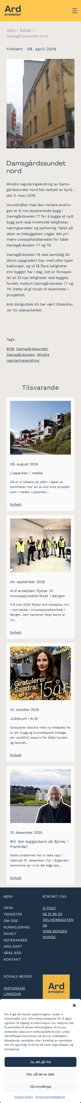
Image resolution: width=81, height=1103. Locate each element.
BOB (10, 349)
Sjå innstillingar (41, 1086)
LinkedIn (12, 994)
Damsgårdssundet (32, 349)
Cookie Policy (23, 1097)
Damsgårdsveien (21, 355)
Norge (49, 937)
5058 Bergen (55, 931)
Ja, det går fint (40, 1062)
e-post (49, 908)
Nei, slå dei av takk (40, 1074)
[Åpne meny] (75, 11)
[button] (74, 1005)
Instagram (14, 988)
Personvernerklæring (50, 1097)
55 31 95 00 (52, 914)
